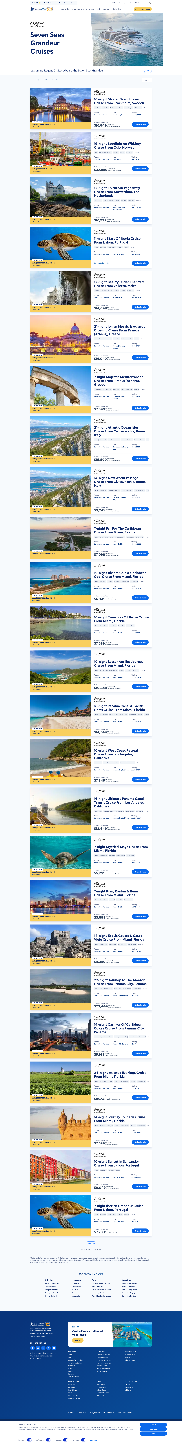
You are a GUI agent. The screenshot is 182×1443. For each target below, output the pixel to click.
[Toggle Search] (150, 3)
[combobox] (147, 80)
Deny (153, 1433)
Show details (94, 1440)
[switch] (48, 1439)
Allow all (153, 1425)
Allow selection (153, 1429)
